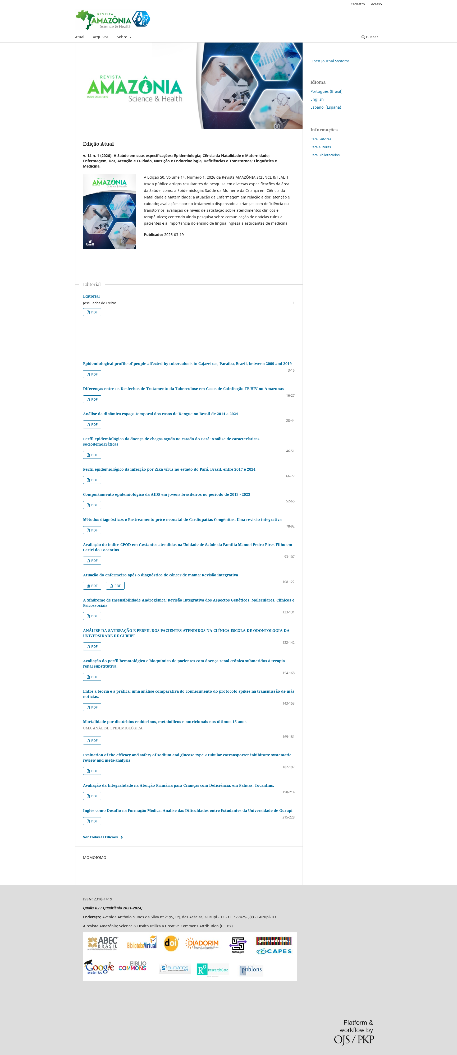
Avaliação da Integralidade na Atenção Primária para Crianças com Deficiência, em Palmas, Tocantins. (178, 785)
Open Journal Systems (330, 60)
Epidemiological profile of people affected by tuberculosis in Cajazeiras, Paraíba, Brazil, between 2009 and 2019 (187, 363)
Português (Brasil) (326, 91)
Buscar (371, 36)
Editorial (91, 296)
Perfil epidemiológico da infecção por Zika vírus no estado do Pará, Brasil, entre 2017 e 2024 (169, 469)
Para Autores (320, 147)
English (317, 99)
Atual (79, 36)
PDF (94, 312)
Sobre (122, 36)
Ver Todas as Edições (100, 837)
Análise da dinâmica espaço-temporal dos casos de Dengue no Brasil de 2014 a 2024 (160, 413)
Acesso (376, 4)
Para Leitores (320, 139)
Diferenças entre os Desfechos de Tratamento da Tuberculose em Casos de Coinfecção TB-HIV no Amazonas (183, 388)
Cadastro (358, 4)
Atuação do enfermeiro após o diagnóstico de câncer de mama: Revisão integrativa (160, 574)
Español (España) (325, 107)
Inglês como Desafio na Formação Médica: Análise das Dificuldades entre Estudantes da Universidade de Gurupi (188, 810)
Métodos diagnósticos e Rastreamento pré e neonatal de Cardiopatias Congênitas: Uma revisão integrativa (182, 519)
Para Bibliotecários (325, 154)
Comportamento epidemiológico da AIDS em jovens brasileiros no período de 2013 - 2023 (166, 494)
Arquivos (100, 36)
